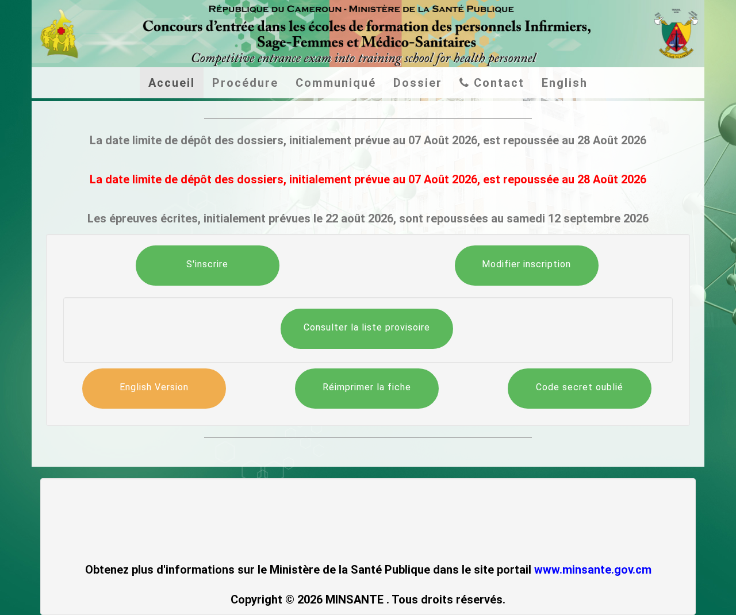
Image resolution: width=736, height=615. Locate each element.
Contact (497, 83)
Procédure (245, 83)
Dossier (417, 83)
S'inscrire (207, 264)
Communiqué (336, 83)
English (565, 83)
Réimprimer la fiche (367, 387)
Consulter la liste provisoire (367, 327)
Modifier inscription (526, 264)
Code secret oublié (579, 387)
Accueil (171, 83)
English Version (154, 387)
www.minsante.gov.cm (592, 569)
